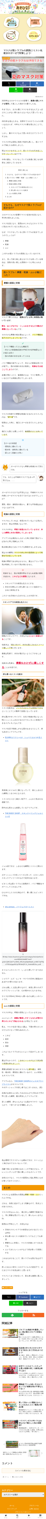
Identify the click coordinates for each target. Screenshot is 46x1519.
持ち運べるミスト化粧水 (19, 190)
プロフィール (34, 1505)
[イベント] (11, 35)
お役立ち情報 (8, 1287)
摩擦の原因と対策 (15, 181)
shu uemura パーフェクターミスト (19, 907)
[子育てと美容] (34, 35)
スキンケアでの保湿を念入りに (22, 187)
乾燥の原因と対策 (15, 184)
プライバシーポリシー (23, 1512)
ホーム (12, 1505)
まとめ (9, 196)
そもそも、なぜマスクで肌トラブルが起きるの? (24, 174)
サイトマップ (12, 1509)
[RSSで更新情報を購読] (33, 1315)
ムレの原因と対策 (15, 193)
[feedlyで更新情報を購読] (12, 1315)
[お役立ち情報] (34, 22)
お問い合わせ (34, 1509)
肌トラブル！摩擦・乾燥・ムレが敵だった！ (22, 178)
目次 (20, 170)
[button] (30, 89)
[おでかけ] (11, 22)
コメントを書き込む (23, 1470)
